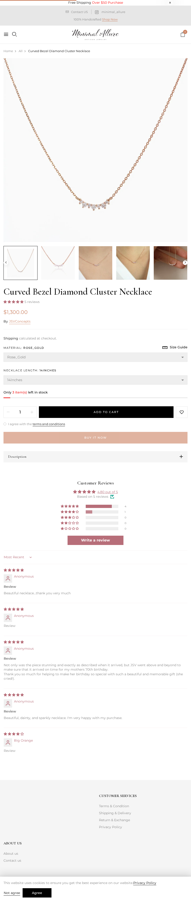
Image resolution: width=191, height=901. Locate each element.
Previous (5, 262)
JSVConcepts (20, 321)
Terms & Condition (114, 806)
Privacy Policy (110, 827)
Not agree (12, 893)
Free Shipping (95, 2)
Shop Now (110, 19)
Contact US (79, 12)
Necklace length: (29, 370)
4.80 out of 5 (107, 492)
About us (10, 853)
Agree (37, 893)
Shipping (10, 338)
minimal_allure (113, 12)
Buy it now (95, 437)
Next (185, 262)
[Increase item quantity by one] (31, 412)
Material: (23, 348)
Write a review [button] (95, 540)
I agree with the (36, 424)
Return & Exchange (114, 820)
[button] (13, 302)
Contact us (12, 860)
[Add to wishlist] (182, 412)
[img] (14, 570)
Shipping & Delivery (115, 813)
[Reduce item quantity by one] (8, 412)
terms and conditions (49, 424)
